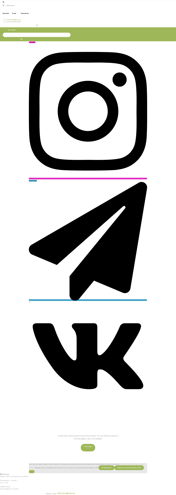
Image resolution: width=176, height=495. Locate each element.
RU (21, 39)
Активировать (106, 468)
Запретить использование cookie (129, 468)
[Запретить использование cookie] (32, 471)
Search (68, 35)
